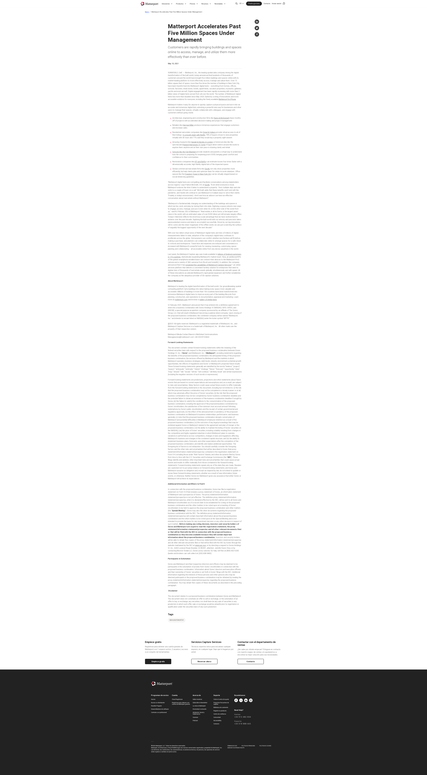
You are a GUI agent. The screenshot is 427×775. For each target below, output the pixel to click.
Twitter (241, 700)
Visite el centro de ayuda (221, 699)
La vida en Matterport (199, 706)
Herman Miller (188, 125)
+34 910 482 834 (242, 717)
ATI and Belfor (200, 162)
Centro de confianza (220, 714)
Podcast (195, 720)
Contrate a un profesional (159, 712)
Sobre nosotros (197, 699)
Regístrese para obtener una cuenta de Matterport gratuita (181, 703)
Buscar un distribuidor (158, 702)
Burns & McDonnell (221, 118)
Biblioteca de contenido (221, 707)
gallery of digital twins (208, 300)
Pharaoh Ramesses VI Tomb (193, 145)
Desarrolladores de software (160, 709)
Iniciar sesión (276, 3)
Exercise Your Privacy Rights (235, 747)
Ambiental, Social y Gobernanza (198, 713)
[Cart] (284, 3)
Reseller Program (156, 706)
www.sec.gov (200, 545)
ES (241, 3)
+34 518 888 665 (242, 724)
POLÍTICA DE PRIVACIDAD (248, 745)
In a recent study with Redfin (194, 135)
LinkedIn (246, 700)
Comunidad (217, 717)
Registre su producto (220, 711)
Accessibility (217, 720)
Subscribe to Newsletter (200, 702)
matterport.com (181, 300)
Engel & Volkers (209, 132)
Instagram (251, 700)
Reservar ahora (204, 661)
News (147, 12)
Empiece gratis (158, 661)
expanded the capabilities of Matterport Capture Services (208, 265)
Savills (207, 169)
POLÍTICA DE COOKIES (265, 745)
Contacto (267, 3)
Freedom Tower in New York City (198, 174)
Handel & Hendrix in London (202, 142)
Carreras (195, 717)
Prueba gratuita (254, 4)
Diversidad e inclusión (199, 709)
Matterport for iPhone (227, 99)
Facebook (236, 700)
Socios (153, 699)
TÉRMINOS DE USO (232, 745)
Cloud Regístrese (177, 699)
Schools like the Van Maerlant (184, 152)
